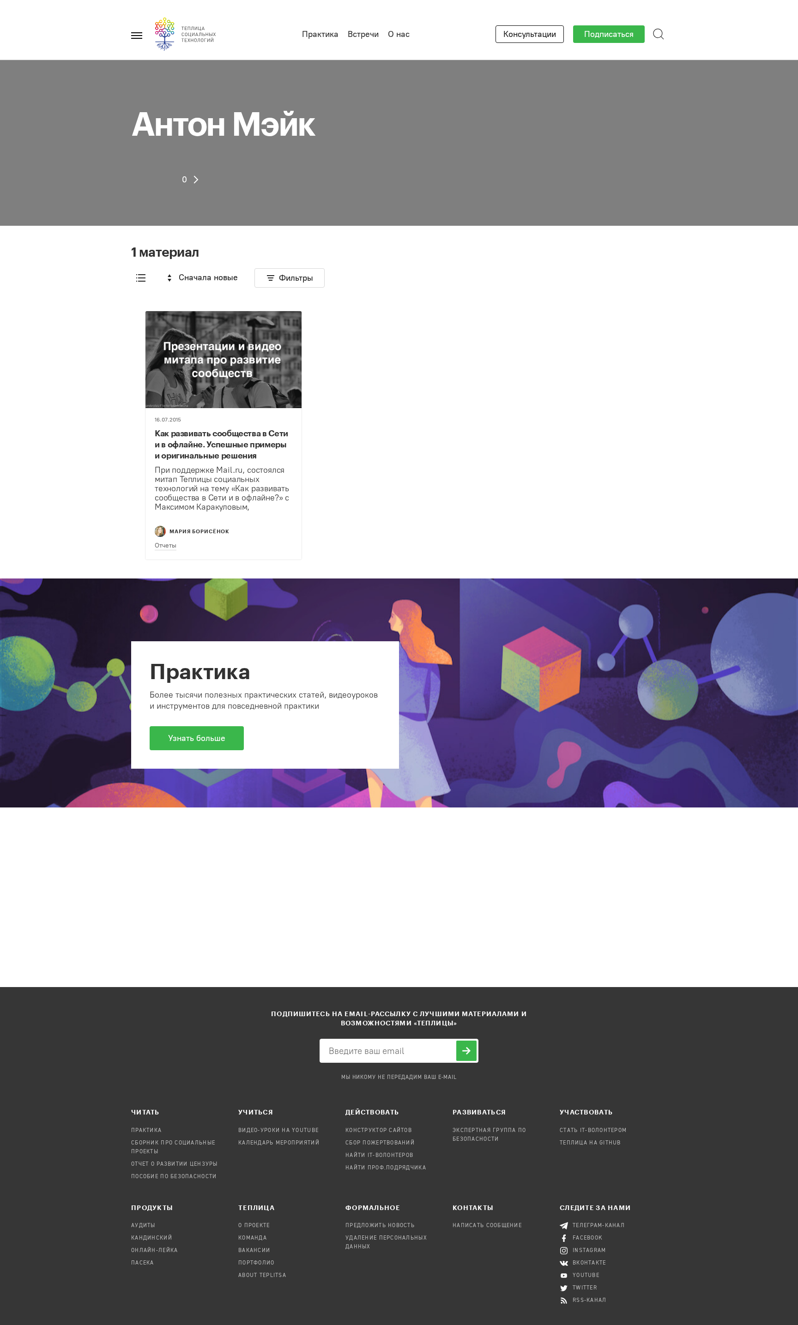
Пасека (142, 1263)
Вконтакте (589, 1263)
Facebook (588, 1238)
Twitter (585, 1288)
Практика (320, 34)
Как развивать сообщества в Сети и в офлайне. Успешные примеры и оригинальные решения (221, 444)
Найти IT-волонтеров (379, 1155)
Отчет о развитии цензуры (174, 1164)
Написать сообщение (487, 1226)
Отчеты (165, 545)
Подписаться (609, 34)
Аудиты (143, 1226)
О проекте (254, 1226)
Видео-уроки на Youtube (278, 1130)
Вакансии (254, 1250)
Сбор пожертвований (380, 1143)
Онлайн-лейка (154, 1250)
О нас (399, 34)
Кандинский (151, 1238)
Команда (252, 1238)
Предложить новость (380, 1226)
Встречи (363, 34)
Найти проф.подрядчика (385, 1168)
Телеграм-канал (599, 1226)
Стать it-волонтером (593, 1130)
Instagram (589, 1250)
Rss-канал (590, 1300)
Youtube (586, 1275)
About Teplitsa (262, 1275)
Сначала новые (208, 277)
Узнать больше (196, 738)
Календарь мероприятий (279, 1143)
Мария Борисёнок (199, 531)
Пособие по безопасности (174, 1177)
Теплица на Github (590, 1143)
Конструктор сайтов (378, 1130)
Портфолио (256, 1263)
